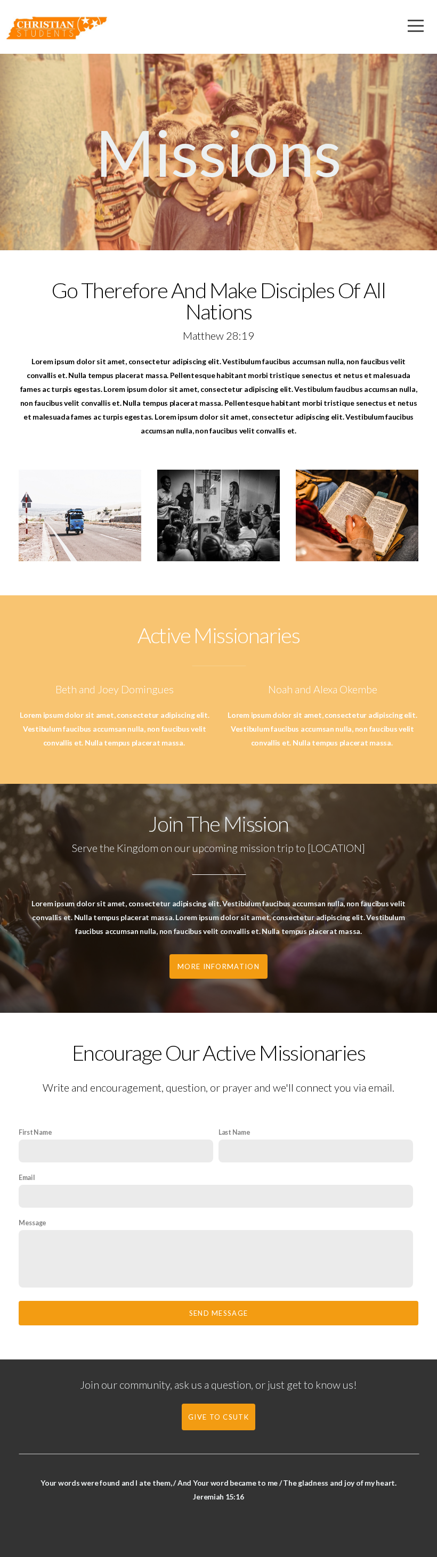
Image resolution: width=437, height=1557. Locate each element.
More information (218, 966)
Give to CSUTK (218, 1417)
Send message (218, 1313)
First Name (35, 1132)
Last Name (234, 1132)
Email (27, 1178)
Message (32, 1223)
